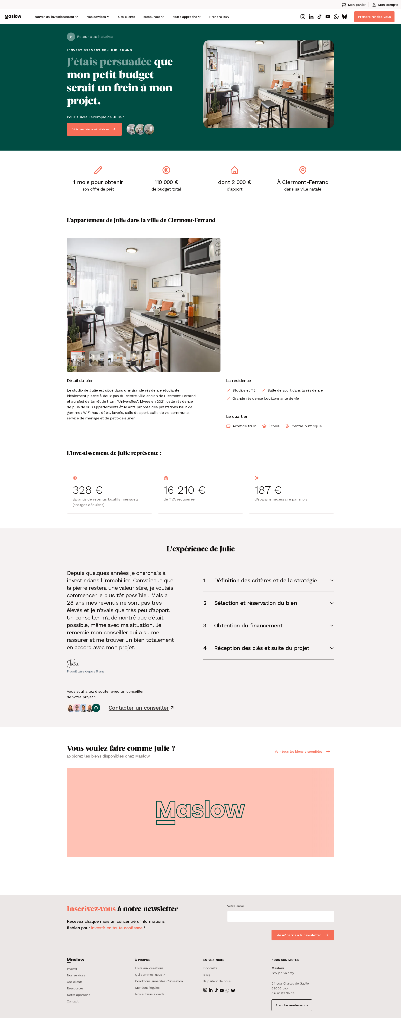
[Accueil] (13, 16)
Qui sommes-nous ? (150, 974)
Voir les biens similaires (90, 129)
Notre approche (78, 995)
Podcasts (210, 968)
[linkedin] (311, 16)
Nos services (96, 17)
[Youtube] (222, 990)
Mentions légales (147, 987)
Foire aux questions (149, 968)
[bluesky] (344, 16)
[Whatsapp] (227, 990)
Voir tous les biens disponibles (298, 751)
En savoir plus (360, 72)
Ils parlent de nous (217, 981)
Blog (206, 974)
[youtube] (328, 16)
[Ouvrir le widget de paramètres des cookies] (7, 1010)
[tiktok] (319, 16)
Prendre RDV (219, 17)
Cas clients (126, 17)
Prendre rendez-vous (374, 17)
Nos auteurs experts (150, 994)
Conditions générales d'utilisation (159, 981)
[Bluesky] (233, 990)
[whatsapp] (336, 16)
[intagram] (205, 990)
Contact (73, 1001)
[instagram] (303, 16)
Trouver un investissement (53, 17)
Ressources (151, 17)
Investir (72, 969)
